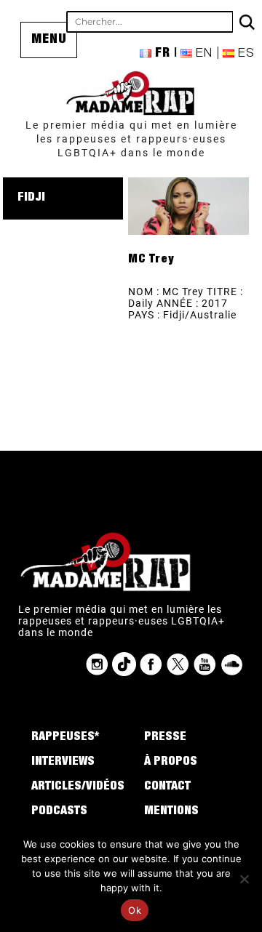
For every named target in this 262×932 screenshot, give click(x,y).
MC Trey (151, 260)
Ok (134, 910)
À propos (170, 762)
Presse (165, 738)
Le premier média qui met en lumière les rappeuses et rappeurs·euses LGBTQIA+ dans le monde (131, 138)
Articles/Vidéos (77, 787)
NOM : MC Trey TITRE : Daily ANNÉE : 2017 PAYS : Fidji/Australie (185, 303)
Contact (167, 787)
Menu (49, 40)
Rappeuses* (65, 738)
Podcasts (59, 812)
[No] (244, 879)
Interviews (63, 762)
